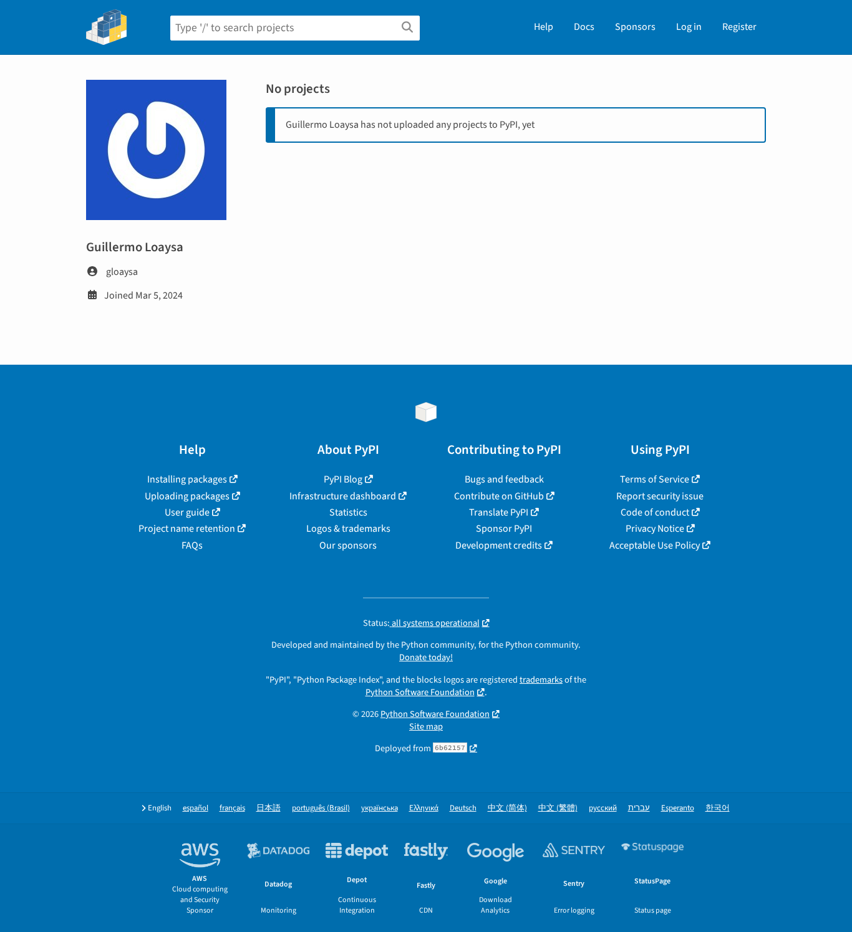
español (195, 808)
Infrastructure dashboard (342, 496)
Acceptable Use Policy (654, 545)
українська (379, 808)
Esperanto (677, 808)
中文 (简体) (507, 808)
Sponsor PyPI (504, 529)
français (232, 808)
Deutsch (463, 808)
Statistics (348, 512)
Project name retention (186, 529)
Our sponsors (348, 545)
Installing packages (187, 479)
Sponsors (635, 27)
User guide (187, 512)
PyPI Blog (343, 479)
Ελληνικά (423, 808)
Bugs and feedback (504, 479)
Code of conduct (655, 512)
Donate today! (426, 657)
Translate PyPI (498, 512)
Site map (426, 726)
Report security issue (660, 496)
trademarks (541, 679)
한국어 (717, 808)
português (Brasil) (321, 808)
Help (543, 27)
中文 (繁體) (558, 808)
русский (603, 808)
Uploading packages (187, 496)
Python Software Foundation (420, 692)
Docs (584, 27)
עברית (639, 808)
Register (739, 27)
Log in (689, 27)
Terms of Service (654, 479)
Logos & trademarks (348, 529)
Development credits (498, 545)
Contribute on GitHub (499, 496)
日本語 (268, 808)
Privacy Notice (655, 529)
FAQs (192, 545)
